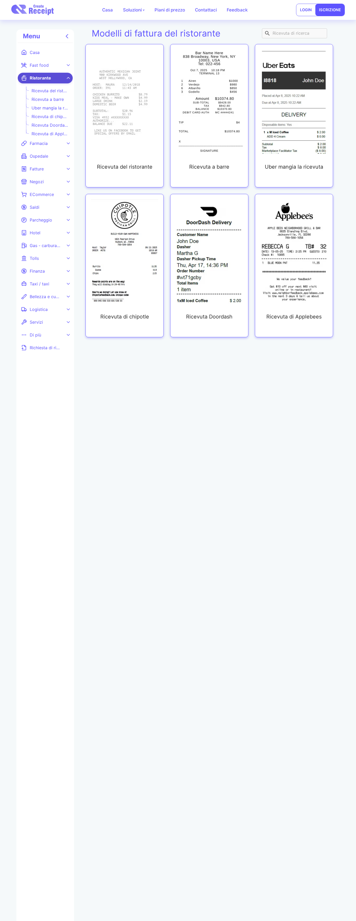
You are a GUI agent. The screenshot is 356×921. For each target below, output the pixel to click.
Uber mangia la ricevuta (50, 107)
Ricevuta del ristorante (50, 90)
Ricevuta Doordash (50, 125)
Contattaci (206, 10)
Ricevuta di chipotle (50, 116)
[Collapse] (68, 77)
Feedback (237, 10)
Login (306, 10)
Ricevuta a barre (48, 99)
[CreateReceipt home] (32, 10)
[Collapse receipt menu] (67, 36)
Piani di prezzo (170, 10)
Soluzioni (134, 10)
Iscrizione (330, 10)
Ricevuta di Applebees (50, 133)
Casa (107, 10)
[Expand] (68, 65)
